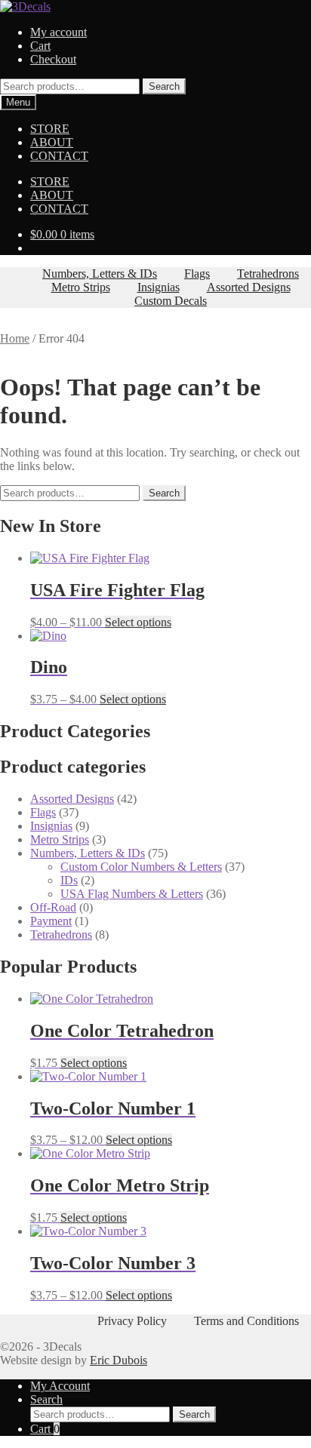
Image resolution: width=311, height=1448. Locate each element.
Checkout (53, 59)
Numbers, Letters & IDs (99, 273)
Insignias (158, 287)
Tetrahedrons (268, 273)
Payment (51, 921)
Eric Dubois (118, 1360)
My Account (60, 1385)
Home (14, 338)
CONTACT (59, 155)
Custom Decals (170, 300)
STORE (49, 128)
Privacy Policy (132, 1320)
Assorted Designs (249, 287)
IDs (69, 880)
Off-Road (53, 907)
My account (58, 32)
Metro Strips (80, 287)
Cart (40, 45)
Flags (197, 273)
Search (164, 86)
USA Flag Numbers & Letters (131, 893)
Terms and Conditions (246, 1320)
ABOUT (51, 142)
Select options (138, 622)
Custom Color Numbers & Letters (141, 866)
